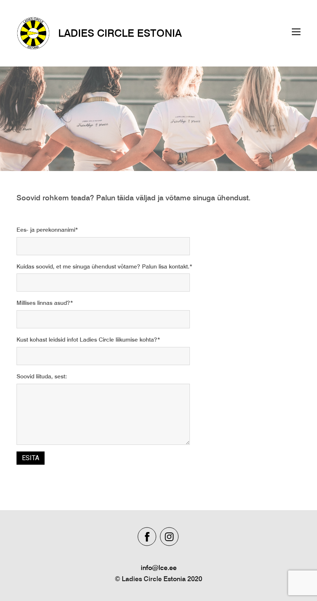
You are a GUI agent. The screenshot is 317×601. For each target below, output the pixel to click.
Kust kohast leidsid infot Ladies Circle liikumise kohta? (87, 339)
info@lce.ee (159, 568)
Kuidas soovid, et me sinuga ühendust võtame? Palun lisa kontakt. (103, 266)
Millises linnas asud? (43, 302)
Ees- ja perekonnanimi (46, 229)
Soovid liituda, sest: (42, 376)
